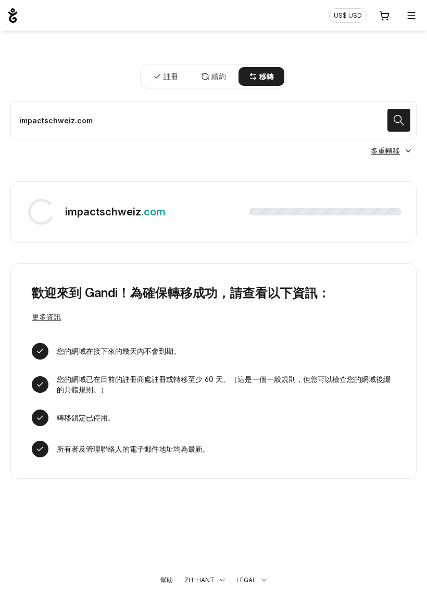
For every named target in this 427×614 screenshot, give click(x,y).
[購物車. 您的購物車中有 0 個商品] (384, 15)
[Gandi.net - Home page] (12, 15)
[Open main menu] (411, 15)
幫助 (166, 580)
